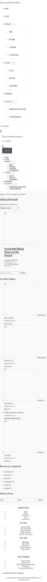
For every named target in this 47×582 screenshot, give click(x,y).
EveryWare (14, 264)
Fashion (7, 24)
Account (7, 101)
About (26, 513)
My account (26, 515)
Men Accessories (25, 547)
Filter (40, 500)
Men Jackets (26, 549)
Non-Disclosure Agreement (26, 564)
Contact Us (26, 519)
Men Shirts (25, 544)
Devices (12, 78)
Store (6, 16)
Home (6, 8)
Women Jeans (25, 527)
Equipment (13, 86)
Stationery (7, 482)
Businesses (8, 93)
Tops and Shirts (25, 528)
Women (12, 39)
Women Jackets (25, 530)
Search (23, 273)
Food (11, 70)
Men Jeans (25, 542)
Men (10, 32)
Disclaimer (25, 566)
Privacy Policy (25, 561)
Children (12, 47)
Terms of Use (25, 562)
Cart (25, 517)
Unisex (6, 485)
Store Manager (15, 117)
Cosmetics (7, 471)
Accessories (13, 55)
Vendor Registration (17, 109)
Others (7, 62)
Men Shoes (25, 545)
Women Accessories (26, 534)
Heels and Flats (26, 532)
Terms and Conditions (25, 568)
